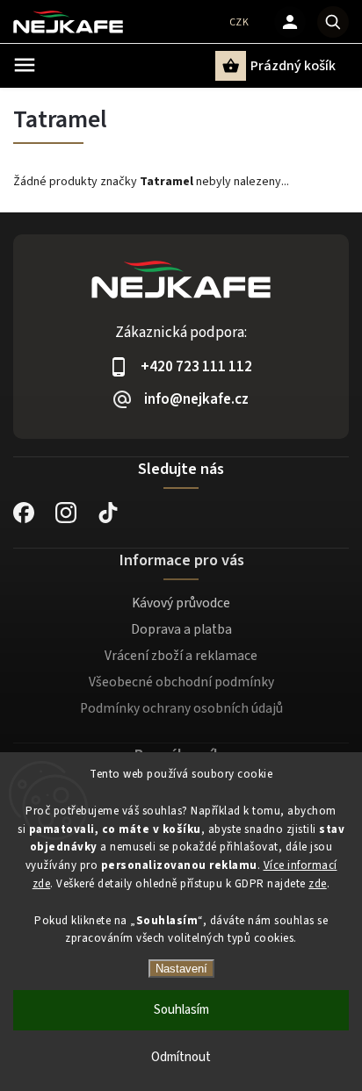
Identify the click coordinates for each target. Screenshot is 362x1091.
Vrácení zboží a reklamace (181, 655)
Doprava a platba (181, 629)
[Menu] (24, 65)
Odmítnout (181, 1057)
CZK (239, 22)
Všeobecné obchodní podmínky (181, 682)
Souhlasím (181, 1010)
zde (317, 884)
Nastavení (181, 968)
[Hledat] (333, 22)
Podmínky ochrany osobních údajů (181, 708)
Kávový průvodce (181, 603)
